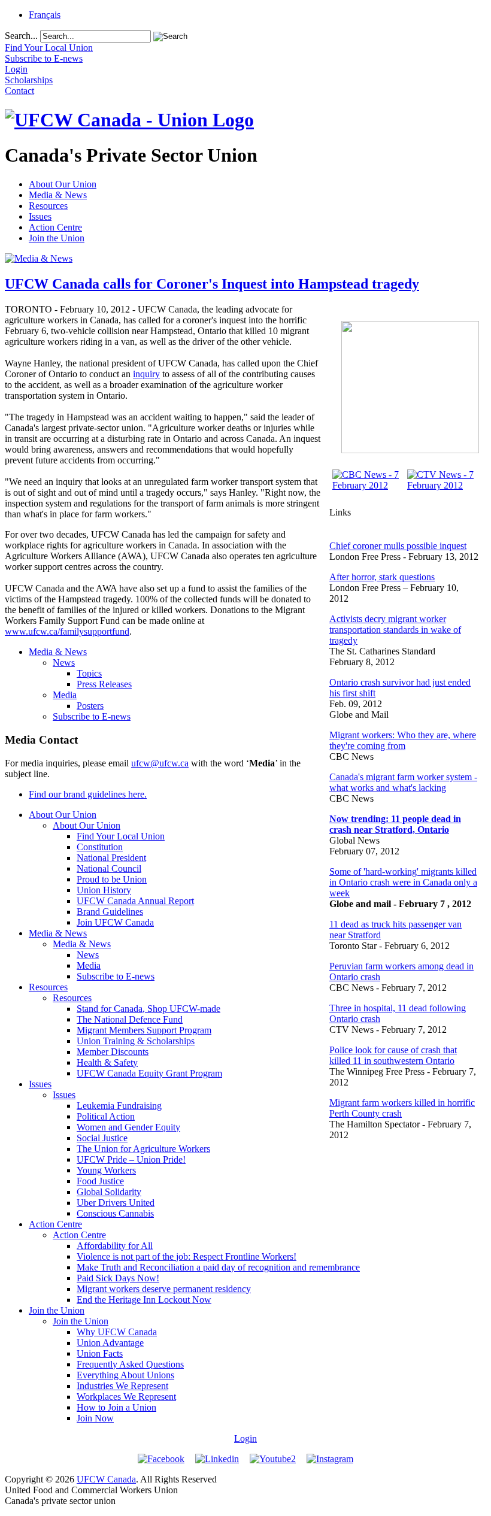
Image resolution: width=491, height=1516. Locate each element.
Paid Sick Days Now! (118, 1278)
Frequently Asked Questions (130, 1364)
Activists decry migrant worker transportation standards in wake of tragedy (395, 629)
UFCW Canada (106, 1479)
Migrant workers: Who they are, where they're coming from (402, 740)
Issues (40, 216)
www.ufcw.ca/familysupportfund (67, 631)
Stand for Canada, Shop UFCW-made (148, 1008)
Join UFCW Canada (115, 922)
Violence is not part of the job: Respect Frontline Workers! (186, 1256)
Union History (104, 890)
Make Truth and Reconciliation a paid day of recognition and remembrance (218, 1267)
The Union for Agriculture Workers (143, 1149)
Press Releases (104, 684)
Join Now (95, 1418)
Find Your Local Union (121, 836)
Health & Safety (107, 1062)
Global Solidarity (109, 1192)
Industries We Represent (122, 1386)
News (64, 662)
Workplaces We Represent (126, 1396)
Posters (90, 706)
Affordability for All (115, 1246)
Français (44, 15)
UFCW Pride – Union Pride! (131, 1159)
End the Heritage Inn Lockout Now (144, 1299)
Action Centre (55, 227)
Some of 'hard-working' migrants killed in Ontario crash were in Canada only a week (403, 882)
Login (245, 1438)
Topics (89, 673)
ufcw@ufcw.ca (160, 763)
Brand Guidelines (110, 911)
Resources (48, 206)
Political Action (106, 1116)
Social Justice (102, 1138)
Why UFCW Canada (117, 1332)
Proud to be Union (112, 879)
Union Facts (100, 1353)
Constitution (100, 847)
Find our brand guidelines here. (88, 794)
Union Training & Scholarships (136, 1041)
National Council (109, 868)
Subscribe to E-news (92, 716)
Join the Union (56, 238)
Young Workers (106, 1170)
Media (65, 695)
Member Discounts (112, 1052)
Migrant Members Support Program (144, 1030)
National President (111, 858)
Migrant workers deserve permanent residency (164, 1289)
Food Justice (100, 1181)
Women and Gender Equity (128, 1127)
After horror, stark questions (382, 577)
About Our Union (62, 184)
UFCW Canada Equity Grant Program (149, 1073)
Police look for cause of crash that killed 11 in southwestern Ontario (393, 1055)
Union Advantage (110, 1343)
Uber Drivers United (115, 1202)
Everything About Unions (125, 1375)
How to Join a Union (116, 1407)
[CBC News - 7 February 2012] (366, 485)
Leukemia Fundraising (119, 1105)
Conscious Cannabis (115, 1213)
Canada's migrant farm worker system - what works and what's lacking (403, 782)
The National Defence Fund (130, 1019)
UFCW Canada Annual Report (135, 901)
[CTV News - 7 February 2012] (441, 485)
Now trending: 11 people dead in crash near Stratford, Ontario (395, 824)
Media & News (58, 195)
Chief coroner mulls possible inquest (397, 546)
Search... (21, 36)
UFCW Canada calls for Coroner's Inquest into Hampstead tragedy (212, 284)
